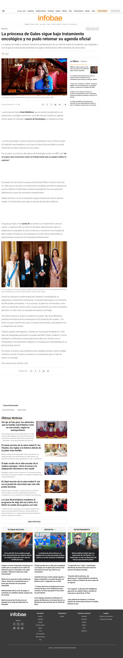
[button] (3, 11)
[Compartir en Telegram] (59, 104)
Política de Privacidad (106, 619)
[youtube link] (14, 628)
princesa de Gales (8, 410)
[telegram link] (18, 628)
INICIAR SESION (115, 11)
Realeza (4, 29)
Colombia (51, 11)
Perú (70, 11)
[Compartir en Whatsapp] (43, 104)
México (64, 11)
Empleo (62, 616)
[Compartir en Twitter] (51, 104)
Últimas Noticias (40, 636)
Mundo (87, 11)
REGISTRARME (102, 11)
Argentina (30, 11)
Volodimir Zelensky (56, 24)
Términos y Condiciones (106, 616)
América (40, 616)
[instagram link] (22, 624)
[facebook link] (14, 624)
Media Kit (84, 631)
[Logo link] (50, 17)
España (58, 11)
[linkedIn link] (22, 628)
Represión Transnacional (70, 24)
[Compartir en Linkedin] (55, 104)
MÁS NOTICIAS (34, 522)
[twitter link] (18, 624)
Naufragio (43, 24)
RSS (40, 639)
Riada (48, 24)
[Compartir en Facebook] (47, 104)
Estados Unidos (41, 11)
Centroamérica (78, 11)
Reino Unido (22, 410)
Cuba (93, 11)
